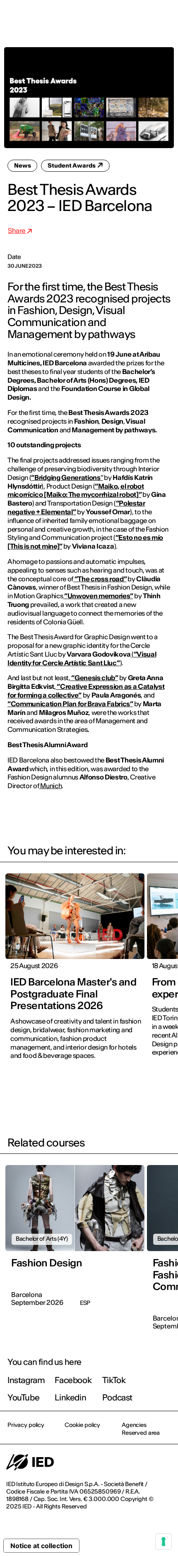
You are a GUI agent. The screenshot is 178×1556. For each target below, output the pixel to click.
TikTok (114, 1380)
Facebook (73, 1380)
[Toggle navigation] (165, 17)
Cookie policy (82, 1425)
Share (17, 230)
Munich (51, 786)
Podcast (117, 1397)
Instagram (26, 1380)
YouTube (23, 1397)
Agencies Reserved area (141, 1428)
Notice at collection (41, 1546)
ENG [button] (99, 17)
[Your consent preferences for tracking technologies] (163, 1541)
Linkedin (70, 1397)
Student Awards (72, 165)
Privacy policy (25, 1425)
